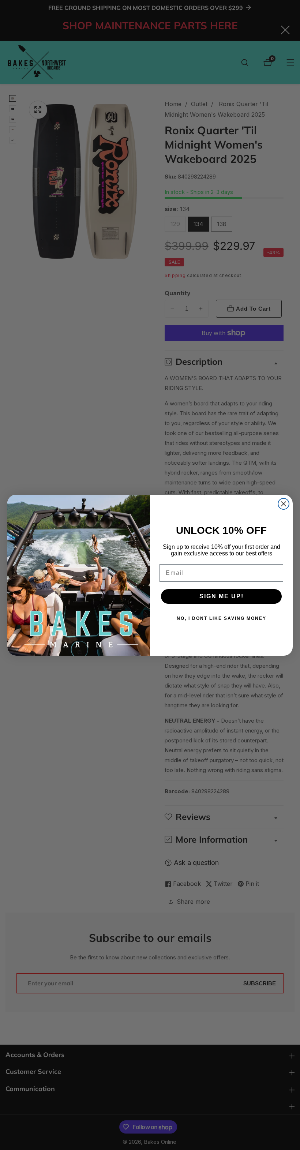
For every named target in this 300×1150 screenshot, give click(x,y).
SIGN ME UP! (221, 596)
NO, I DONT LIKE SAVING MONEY (221, 618)
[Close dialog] (283, 503)
